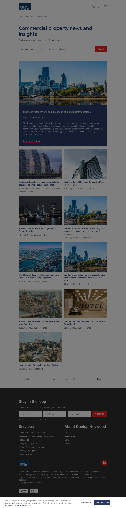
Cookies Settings (85, 502)
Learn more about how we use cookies (17, 505)
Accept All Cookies (102, 502)
